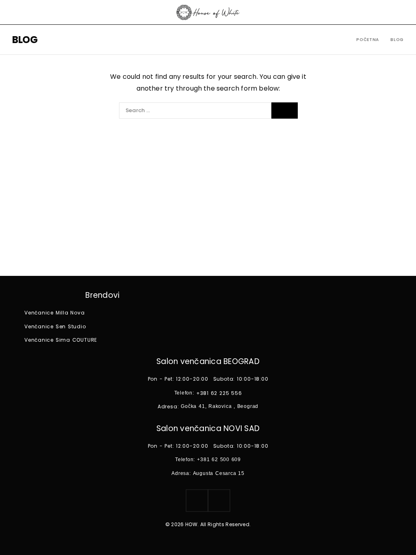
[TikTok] (219, 501)
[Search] (284, 110)
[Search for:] (195, 110)
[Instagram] (197, 501)
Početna (367, 40)
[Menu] (17, 12)
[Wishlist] (400, 12)
